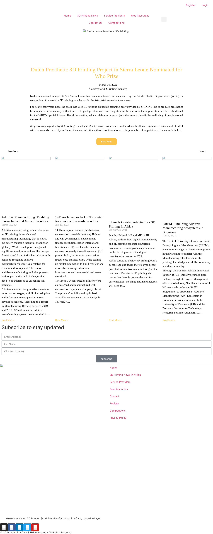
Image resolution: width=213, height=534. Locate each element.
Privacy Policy (118, 417)
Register (191, 5)
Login (205, 5)
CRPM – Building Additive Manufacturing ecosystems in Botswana (182, 228)
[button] (164, 19)
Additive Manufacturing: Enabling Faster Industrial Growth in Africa (25, 219)
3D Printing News (87, 15)
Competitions (116, 22)
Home (67, 15)
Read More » (8, 320)
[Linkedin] (19, 527)
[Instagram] (4, 527)
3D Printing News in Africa (125, 374)
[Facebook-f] (12, 527)
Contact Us (95, 22)
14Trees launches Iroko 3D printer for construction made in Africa (79, 219)
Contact (114, 396)
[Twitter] (27, 527)
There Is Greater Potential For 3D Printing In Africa (132, 224)
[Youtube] (35, 527)
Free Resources (140, 15)
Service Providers (114, 15)
